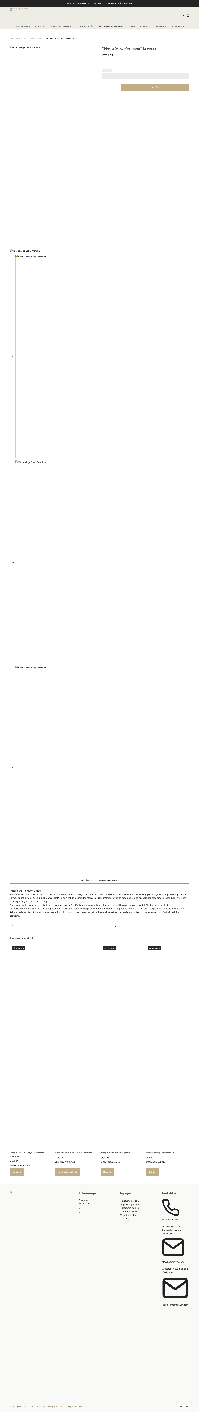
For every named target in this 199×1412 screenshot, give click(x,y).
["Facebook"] (181, 1407)
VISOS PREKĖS (22, 26)
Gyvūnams (178, 26)
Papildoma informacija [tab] (107, 880)
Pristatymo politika (129, 1207)
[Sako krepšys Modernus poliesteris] (77, 1046)
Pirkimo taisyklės (128, 1211)
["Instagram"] (187, 1407)
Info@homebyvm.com (172, 1261)
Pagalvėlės (86, 26)
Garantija (124, 1218)
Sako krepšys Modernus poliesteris (73, 1153)
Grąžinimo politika (129, 1204)
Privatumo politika (129, 1200)
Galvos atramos (140, 26)
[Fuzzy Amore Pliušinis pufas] (122, 1046)
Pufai (38, 26)
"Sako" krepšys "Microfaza (160, 1153)
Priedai (160, 26)
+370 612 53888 (170, 1219)
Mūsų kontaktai (128, 1215)
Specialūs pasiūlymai (111, 26)
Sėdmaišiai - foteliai (60, 26)
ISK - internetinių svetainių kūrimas (71, 1406)
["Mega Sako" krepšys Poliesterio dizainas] (31, 1046)
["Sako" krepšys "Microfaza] (167, 1046)
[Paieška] (183, 15)
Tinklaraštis (85, 1203)
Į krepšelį (155, 87)
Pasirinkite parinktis (67, 1172)
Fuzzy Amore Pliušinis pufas (115, 1153)
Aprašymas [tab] (86, 880)
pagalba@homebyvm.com (174, 1304)
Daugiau (17, 1172)
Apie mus (83, 1200)
